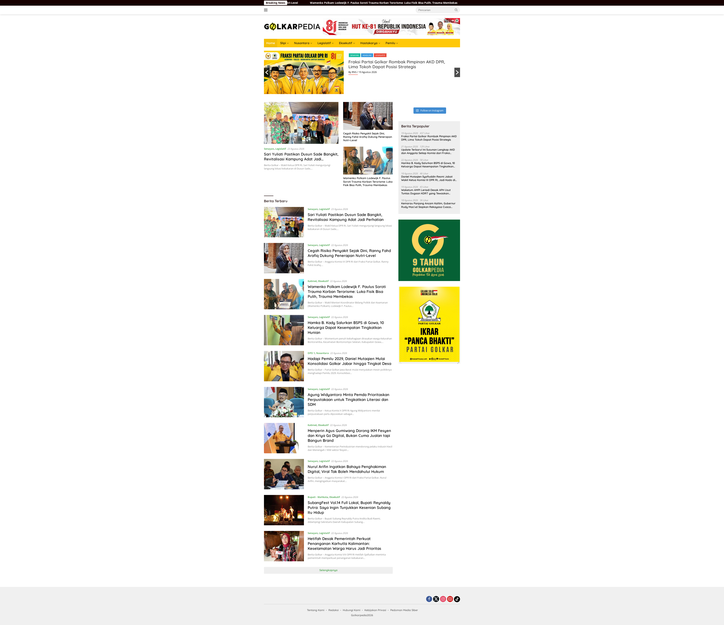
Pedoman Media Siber (404, 610)
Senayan (354, 55)
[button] (456, 10)
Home (270, 43)
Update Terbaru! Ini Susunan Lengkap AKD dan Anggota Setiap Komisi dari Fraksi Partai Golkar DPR (428, 151)
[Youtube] (450, 599)
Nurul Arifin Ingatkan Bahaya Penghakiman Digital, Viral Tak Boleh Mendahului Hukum (347, 469)
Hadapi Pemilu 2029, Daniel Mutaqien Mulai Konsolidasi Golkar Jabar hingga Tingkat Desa (349, 361)
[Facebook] (429, 599)
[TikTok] (457, 599)
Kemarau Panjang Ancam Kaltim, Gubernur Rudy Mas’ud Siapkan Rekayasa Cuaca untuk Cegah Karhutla (428, 205)
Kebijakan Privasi (375, 610)
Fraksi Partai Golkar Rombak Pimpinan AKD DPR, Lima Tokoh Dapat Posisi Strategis (396, 64)
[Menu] (266, 10)
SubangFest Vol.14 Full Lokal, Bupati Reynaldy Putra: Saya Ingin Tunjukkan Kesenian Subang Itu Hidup (349, 507)
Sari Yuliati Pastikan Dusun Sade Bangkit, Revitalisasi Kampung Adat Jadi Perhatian (301, 159)
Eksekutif (345, 43)
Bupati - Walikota (318, 497)
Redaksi (333, 610)
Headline (367, 55)
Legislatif (324, 43)
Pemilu (390, 43)
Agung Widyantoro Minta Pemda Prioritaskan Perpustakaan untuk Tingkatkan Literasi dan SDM (348, 399)
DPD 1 (311, 353)
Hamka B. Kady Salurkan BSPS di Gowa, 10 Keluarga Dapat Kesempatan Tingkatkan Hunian (346, 327)
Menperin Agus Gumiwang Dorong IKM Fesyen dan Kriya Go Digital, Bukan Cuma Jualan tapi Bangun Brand (349, 435)
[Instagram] (443, 599)
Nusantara (301, 43)
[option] (362, 72)
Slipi (283, 43)
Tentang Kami (315, 610)
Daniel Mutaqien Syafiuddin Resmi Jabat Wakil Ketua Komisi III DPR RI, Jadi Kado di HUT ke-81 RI (428, 178)
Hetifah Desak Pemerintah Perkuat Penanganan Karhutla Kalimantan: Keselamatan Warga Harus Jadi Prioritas (344, 543)
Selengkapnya (328, 570)
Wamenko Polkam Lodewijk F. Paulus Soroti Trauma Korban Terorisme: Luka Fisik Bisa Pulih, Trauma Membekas (330, 3)
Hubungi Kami (351, 610)
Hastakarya (368, 43)
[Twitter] (436, 599)
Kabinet (312, 281)
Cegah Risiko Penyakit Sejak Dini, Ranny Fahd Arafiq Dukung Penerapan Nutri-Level (367, 137)
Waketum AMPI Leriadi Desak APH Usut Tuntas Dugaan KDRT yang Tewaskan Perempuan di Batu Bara (426, 191)
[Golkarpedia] (292, 26)
